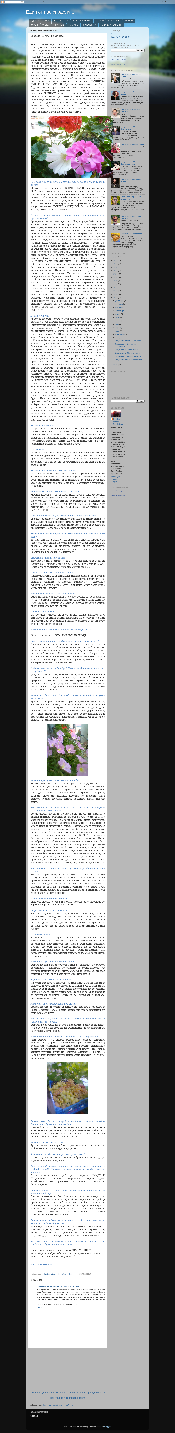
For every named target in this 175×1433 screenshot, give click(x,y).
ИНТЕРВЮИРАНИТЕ (81, 21)
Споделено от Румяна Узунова (128, 341)
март (117, 331)
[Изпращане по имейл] (80, 1274)
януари (118, 338)
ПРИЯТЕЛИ (59, 25)
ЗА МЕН (34, 25)
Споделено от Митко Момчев (127, 353)
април (118, 328)
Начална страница (67, 1392)
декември (119, 301)
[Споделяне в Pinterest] (90, 1274)
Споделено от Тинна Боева (126, 350)
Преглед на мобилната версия (67, 1397)
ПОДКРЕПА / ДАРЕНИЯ (111, 25)
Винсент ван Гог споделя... (132, 234)
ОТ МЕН (129, 21)
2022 (115, 271)
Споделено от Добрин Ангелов (128, 356)
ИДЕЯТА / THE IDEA (40, 21)
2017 (115, 287)
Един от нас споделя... (50, 12)
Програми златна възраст (48, 1286)
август (118, 314)
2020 (115, 277)
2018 (115, 284)
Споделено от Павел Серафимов (130, 128)
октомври (119, 307)
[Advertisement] (67, 1369)
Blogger (107, 1427)
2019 (115, 281)
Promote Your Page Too (118, 64)
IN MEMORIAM (89, 25)
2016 (115, 291)
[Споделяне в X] (85, 1274)
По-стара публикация (92, 1392)
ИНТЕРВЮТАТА (61, 21)
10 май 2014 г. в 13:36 (70, 1286)
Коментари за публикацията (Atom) (58, 1405)
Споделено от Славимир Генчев (128, 360)
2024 (115, 264)
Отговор (40, 1308)
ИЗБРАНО (73, 25)
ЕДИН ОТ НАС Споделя (118, 59)
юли (117, 318)
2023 (115, 267)
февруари (119, 334)
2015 (115, 294)
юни (117, 321)
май (117, 324)
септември (120, 311)
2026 (115, 257)
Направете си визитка (118, 495)
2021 (115, 274)
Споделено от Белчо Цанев (132, 144)
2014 (115, 298)
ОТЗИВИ (100, 21)
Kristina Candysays (117, 491)
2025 (115, 260)
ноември (119, 304)
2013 (115, 365)
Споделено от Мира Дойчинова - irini (129, 163)
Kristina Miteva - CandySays (118, 421)
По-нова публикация (42, 1392)
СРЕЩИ (45, 25)
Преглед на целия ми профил (115, 479)
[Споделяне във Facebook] (87, 1274)
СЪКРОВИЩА (114, 21)
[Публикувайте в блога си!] (83, 1274)
